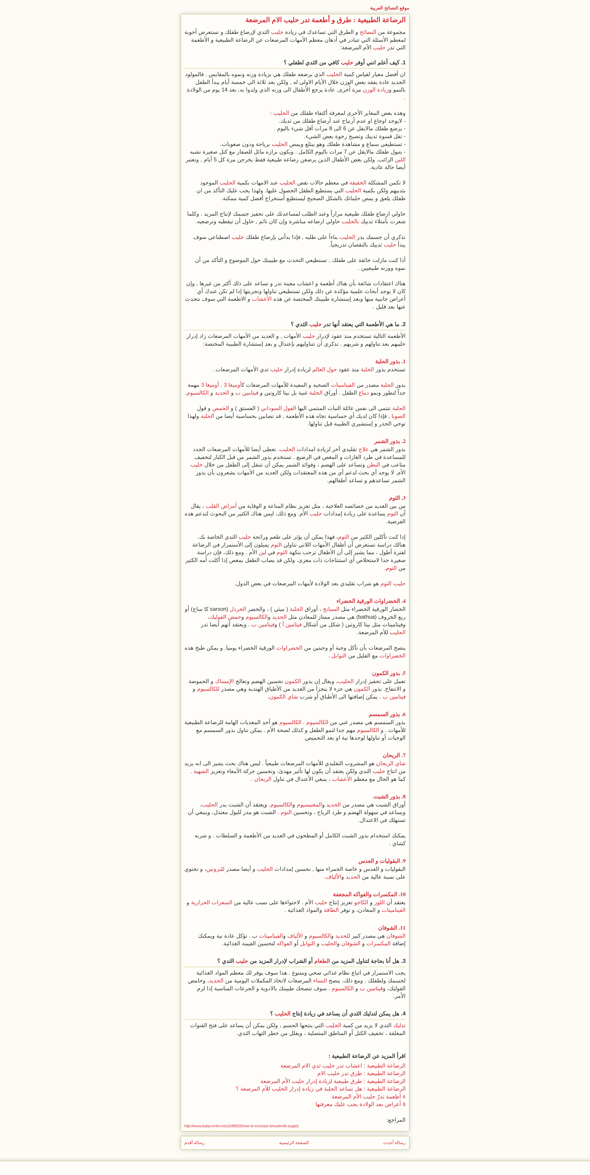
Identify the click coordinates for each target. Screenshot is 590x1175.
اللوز (379, 902)
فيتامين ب (246, 393)
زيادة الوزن (376, 89)
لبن (262, 552)
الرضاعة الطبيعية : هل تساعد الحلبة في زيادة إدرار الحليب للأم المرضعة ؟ (321, 1089)
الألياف (333, 877)
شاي (292, 696)
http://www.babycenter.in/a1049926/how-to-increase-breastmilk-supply (241, 1126)
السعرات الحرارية (211, 902)
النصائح (368, 32)
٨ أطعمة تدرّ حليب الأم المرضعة (369, 1096)
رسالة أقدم (194, 1142)
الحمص (220, 408)
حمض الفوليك (225, 617)
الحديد (222, 393)
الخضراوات (387, 601)
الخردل (238, 609)
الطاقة (331, 910)
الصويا (399, 416)
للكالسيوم (208, 689)
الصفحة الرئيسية (294, 1142)
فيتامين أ (292, 624)
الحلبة (382, 361)
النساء (320, 980)
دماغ (364, 393)
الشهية (201, 771)
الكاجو (361, 902)
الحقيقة (357, 182)
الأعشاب (262, 299)
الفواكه (361, 894)
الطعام (322, 961)
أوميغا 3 (233, 385)
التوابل (338, 655)
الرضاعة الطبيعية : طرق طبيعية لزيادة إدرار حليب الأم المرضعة (333, 1081)
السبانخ (331, 609)
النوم (286, 812)
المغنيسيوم (309, 804)
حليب (277, 32)
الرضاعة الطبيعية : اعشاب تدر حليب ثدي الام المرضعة (343, 1065)
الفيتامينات (343, 385)
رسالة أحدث (394, 1142)
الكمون (380, 673)
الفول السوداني (278, 408)
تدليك (399, 1025)
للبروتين (215, 869)
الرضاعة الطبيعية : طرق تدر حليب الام (361, 1073)
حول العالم (324, 369)
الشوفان (387, 927)
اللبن (400, 159)
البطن (373, 464)
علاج (364, 449)
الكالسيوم (198, 393)
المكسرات (385, 894)
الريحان (391, 755)
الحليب (334, 74)
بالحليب (350, 221)
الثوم (394, 498)
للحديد (342, 936)
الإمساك (224, 681)
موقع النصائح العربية (389, 7)
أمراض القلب (221, 506)
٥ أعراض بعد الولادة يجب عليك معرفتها (361, 1104)
